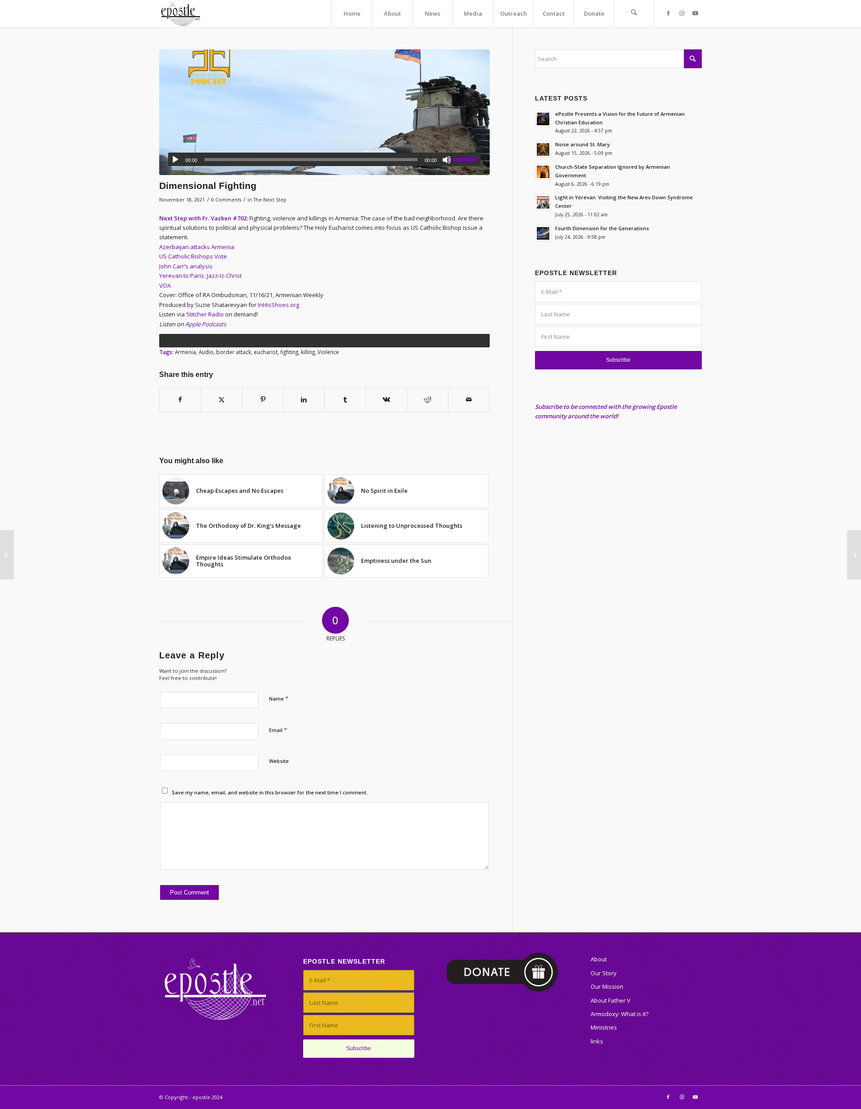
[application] (324, 159)
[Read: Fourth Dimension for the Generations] (543, 233)
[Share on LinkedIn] (303, 399)
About (599, 959)
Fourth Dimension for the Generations (602, 228)
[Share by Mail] (468, 399)
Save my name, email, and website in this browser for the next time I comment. (270, 792)
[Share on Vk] (386, 399)
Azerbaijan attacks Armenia (196, 247)
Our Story (604, 973)
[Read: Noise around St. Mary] (543, 149)
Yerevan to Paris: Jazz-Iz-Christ (200, 276)
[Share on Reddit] (427, 399)
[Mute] (446, 159)
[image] (324, 112)
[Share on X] (221, 399)
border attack (233, 351)
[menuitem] (351, 13)
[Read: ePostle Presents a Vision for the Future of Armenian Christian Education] (543, 119)
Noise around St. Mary (582, 144)
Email (278, 730)
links (597, 1041)
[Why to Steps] (7, 554)
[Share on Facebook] (180, 399)
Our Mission (607, 986)
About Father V (611, 1000)
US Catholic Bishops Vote (193, 256)
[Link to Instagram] (681, 13)
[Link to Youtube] (695, 13)
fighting (289, 351)
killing (308, 351)
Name (278, 698)
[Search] (634, 13)
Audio (206, 351)
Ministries (604, 1027)
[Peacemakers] (854, 554)
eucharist (266, 351)
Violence (328, 351)
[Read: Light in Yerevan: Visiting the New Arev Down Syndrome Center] (543, 202)
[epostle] (180, 13)
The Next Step (270, 200)
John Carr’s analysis (186, 266)
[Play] (175, 159)
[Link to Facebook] (668, 13)
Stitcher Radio (205, 314)
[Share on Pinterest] (263, 399)
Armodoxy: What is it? (619, 1014)
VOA (165, 285)
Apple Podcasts (205, 324)
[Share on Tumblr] (345, 399)
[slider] (467, 159)
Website (279, 761)
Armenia (185, 351)
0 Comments (226, 200)
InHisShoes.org (278, 305)
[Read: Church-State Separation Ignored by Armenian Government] (543, 172)
